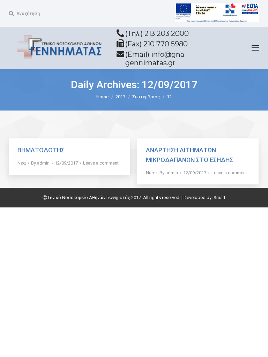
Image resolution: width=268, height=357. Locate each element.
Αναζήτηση (28, 13)
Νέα (21, 163)
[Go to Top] (257, 346)
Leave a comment (101, 163)
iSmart (219, 197)
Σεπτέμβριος (146, 96)
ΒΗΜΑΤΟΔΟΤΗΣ (41, 150)
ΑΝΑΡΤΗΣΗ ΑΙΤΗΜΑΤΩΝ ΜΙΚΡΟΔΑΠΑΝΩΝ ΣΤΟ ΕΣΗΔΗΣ (189, 155)
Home (102, 96)
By (40, 163)
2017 (120, 96)
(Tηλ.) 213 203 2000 (157, 33)
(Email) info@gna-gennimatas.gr (156, 58)
